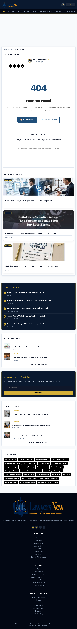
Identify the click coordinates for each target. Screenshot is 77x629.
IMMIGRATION (59, 11)
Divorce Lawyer (44, 463)
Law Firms (36, 140)
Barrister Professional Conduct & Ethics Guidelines (28, 436)
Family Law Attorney (30, 463)
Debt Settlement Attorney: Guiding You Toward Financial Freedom (29, 300)
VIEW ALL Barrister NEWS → (38, 442)
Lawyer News (38, 543)
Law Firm (38, 549)
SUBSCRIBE (38, 393)
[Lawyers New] (10, 4)
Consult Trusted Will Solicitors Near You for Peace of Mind (26, 316)
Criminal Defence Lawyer (38, 577)
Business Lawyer (42, 467)
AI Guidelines (38, 605)
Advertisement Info (38, 597)
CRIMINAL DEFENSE (46, 11)
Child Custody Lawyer (59, 463)
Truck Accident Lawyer (29, 478)
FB (33, 527)
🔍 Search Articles (49, 120)
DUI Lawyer (66, 474)
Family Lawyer (38, 571)
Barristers (38, 554)
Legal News (45, 140)
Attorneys (27, 140)
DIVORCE (35, 11)
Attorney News (38, 546)
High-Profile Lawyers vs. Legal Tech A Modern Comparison (28, 201)
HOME (4, 11)
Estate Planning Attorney (13, 474)
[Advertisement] (38, 31)
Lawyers (19, 140)
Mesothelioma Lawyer (12, 478)
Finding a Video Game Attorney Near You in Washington (25, 292)
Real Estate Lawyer (43, 474)
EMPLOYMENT (71, 11)
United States (56, 140)
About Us (39, 600)
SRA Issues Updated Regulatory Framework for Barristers (30, 414)
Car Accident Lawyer (42, 459)
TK (40, 527)
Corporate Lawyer (56, 467)
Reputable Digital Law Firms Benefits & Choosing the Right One (30, 233)
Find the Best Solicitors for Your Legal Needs (25, 347)
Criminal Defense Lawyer (12, 463)
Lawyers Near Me (10, 459)
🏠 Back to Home (27, 120)
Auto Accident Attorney (59, 459)
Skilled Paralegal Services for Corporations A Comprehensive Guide (32, 266)
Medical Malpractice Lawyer (52, 471)
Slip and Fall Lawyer (11, 482)
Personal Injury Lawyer (26, 459)
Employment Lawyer (11, 471)
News (10, 49)
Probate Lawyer (29, 474)
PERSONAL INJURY (14, 11)
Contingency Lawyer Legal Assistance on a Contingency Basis (27, 308)
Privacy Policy (38, 614)
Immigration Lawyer (11, 467)
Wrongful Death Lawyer (27, 482)
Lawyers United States (38, 557)
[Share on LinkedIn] (14, 66)
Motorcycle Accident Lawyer (49, 478)
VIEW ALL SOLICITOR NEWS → (38, 364)
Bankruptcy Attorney (27, 467)
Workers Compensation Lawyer (31, 471)
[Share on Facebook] (10, 66)
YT (44, 527)
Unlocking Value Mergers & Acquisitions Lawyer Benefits (26, 324)
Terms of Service (38, 608)
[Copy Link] (22, 66)
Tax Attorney (56, 474)
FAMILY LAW (26, 11)
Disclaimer (38, 611)
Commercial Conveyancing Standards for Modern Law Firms (31, 425)
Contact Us (38, 603)
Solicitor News (38, 551)
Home (5, 49)
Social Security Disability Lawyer (48, 482)
